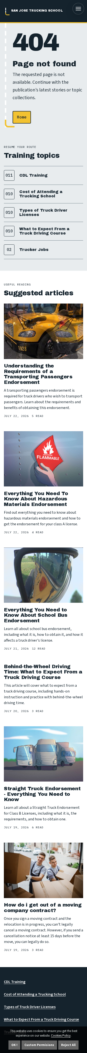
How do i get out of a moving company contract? (42, 907)
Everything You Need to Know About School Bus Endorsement (35, 615)
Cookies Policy (61, 1035)
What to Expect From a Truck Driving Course (41, 1019)
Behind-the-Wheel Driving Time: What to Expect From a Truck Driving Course (43, 672)
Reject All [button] (68, 1045)
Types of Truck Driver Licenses (30, 1007)
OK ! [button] (14, 1045)
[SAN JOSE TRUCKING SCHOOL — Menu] (78, 8)
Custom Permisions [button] (39, 1045)
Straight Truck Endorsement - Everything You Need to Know (42, 794)
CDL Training (14, 981)
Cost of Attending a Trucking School (35, 994)
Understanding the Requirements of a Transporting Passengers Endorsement (38, 374)
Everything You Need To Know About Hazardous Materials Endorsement (36, 499)
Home (22, 117)
